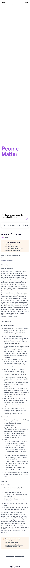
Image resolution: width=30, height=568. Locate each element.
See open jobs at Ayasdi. (12, 246)
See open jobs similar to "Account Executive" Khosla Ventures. (14, 249)
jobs (4, 225)
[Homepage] (7, 2)
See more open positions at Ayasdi (15, 556)
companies (11, 225)
